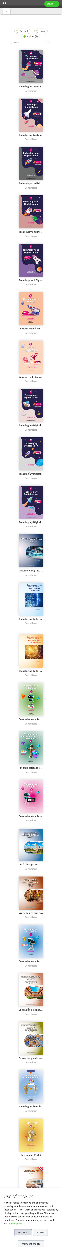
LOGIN (50, 3)
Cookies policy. (15, 1223)
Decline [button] (40, 1232)
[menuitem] (22, 31)
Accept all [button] (23, 1232)
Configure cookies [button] (31, 1244)
